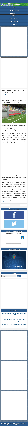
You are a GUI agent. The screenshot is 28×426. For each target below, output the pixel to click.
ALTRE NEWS (13, 21)
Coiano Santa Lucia (15, 200)
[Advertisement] (14, 41)
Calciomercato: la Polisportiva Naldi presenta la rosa (13, 319)
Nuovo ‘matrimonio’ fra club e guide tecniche (13, 92)
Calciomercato (7, 200)
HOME (14, 7)
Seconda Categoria (15, 96)
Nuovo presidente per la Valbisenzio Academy (12, 321)
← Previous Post (5, 205)
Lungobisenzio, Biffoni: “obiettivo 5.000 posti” (12, 317)
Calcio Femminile (7, 96)
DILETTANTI (13, 13)
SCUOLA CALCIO (13, 18)
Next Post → (24, 205)
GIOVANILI (13, 16)
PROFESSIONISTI (13, 10)
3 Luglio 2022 (6, 94)
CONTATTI (14, 24)
